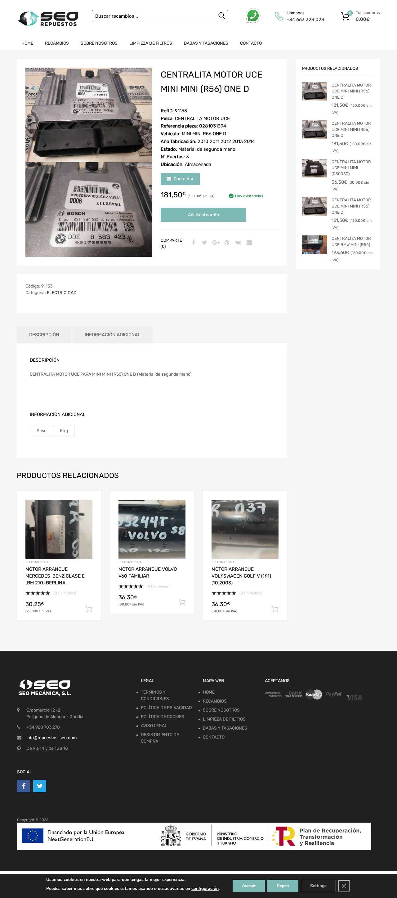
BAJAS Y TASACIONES (206, 43)
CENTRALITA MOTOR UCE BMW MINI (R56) (351, 241)
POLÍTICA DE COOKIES (162, 716)
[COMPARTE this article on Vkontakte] (237, 243)
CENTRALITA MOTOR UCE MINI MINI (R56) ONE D (351, 91)
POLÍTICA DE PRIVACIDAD (166, 707)
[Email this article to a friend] (248, 243)
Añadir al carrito (203, 214)
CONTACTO (251, 43)
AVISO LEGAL (154, 725)
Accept (249, 886)
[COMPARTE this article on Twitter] (204, 243)
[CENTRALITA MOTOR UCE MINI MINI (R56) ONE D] (314, 91)
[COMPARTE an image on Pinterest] (226, 243)
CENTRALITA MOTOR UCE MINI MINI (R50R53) (351, 167)
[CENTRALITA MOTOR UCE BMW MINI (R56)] (314, 244)
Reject (283, 886)
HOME (27, 43)
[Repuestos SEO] (48, 18)
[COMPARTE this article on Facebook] (193, 243)
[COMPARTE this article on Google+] (215, 243)
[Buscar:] (160, 16)
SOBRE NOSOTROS (99, 43)
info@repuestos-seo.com (51, 737)
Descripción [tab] (44, 334)
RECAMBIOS (57, 43)
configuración (205, 888)
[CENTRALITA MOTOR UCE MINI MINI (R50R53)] (314, 168)
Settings (318, 886)
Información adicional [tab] (112, 334)
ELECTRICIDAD (62, 292)
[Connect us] (23, 786)
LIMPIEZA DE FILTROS (150, 43)
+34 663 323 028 (302, 19)
